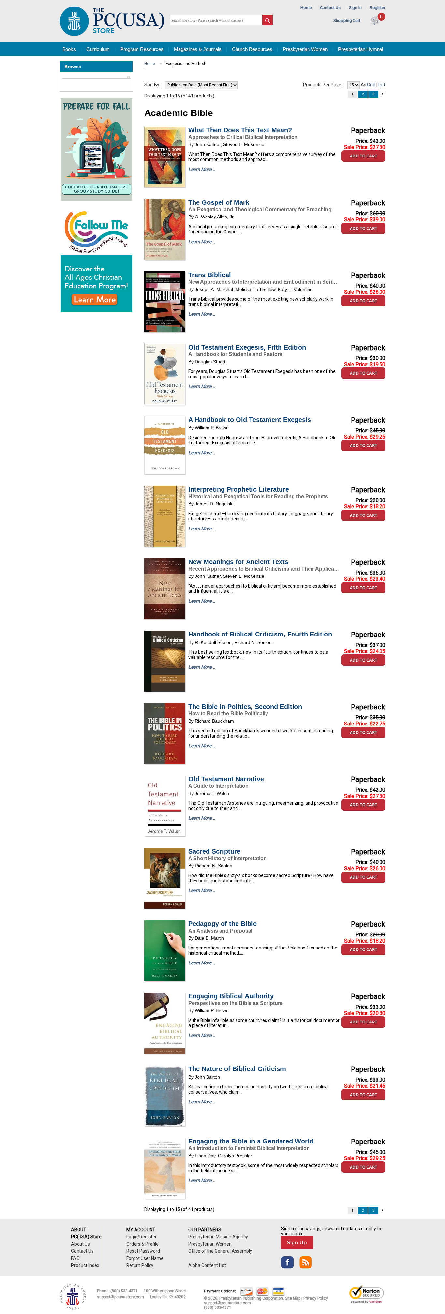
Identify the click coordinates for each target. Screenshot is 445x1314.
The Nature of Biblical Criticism (237, 1068)
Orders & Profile (142, 1244)
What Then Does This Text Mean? (240, 130)
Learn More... (201, 169)
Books (69, 49)
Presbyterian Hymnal (360, 49)
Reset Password (143, 1251)
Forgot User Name (145, 1258)
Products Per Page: (322, 84)
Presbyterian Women (305, 49)
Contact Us (330, 7)
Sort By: (152, 84)
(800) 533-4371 (124, 1291)
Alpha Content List (207, 1265)
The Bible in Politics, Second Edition (245, 706)
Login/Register (141, 1236)
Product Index (85, 1265)
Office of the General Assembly (220, 1251)
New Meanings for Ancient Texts (238, 561)
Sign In (355, 7)
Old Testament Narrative (226, 779)
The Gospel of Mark (218, 202)
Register (377, 7)
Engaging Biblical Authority (231, 996)
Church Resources (252, 49)
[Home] (112, 34)
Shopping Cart (346, 20)
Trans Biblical (209, 274)
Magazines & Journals (198, 49)
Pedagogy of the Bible (222, 923)
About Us (80, 1244)
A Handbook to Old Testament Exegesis (249, 419)
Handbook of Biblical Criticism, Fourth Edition (260, 634)
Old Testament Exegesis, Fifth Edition (247, 347)
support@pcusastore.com (120, 1297)
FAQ (75, 1258)
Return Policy (139, 1265)
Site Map (292, 1298)
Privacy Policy (315, 1298)
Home (306, 7)
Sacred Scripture (214, 851)
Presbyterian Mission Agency (218, 1236)
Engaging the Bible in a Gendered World (250, 1141)
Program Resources (142, 49)
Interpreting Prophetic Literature (238, 489)
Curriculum (98, 49)
